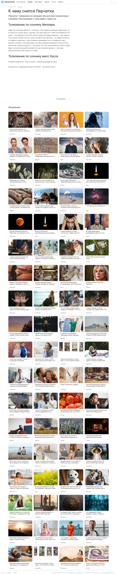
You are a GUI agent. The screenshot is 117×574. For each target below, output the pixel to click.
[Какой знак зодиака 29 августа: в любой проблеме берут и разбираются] (97, 405)
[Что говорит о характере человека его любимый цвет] (71, 532)
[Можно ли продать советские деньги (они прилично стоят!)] (97, 558)
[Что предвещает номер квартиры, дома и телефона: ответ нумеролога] (97, 507)
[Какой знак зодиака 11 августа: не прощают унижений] (20, 354)
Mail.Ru (3, 572)
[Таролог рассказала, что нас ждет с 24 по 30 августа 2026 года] (46, 558)
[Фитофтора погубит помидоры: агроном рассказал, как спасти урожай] (71, 405)
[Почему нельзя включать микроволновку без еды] (97, 430)
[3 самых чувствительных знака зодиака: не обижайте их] (46, 124)
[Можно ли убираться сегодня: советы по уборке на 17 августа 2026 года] (46, 456)
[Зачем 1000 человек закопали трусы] (97, 251)
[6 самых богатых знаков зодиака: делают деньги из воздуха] (97, 532)
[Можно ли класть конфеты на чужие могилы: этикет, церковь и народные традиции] (46, 175)
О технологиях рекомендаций (91, 572)
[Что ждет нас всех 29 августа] (97, 200)
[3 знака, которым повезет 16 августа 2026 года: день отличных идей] (46, 507)
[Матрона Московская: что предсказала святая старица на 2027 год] (20, 124)
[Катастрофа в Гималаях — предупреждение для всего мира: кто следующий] (71, 175)
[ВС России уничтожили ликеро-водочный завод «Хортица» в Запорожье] (46, 430)
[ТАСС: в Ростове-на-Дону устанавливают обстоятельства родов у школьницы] (71, 277)
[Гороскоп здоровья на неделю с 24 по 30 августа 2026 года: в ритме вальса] (97, 379)
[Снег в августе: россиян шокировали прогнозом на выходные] (71, 430)
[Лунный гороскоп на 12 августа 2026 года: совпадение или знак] (20, 507)
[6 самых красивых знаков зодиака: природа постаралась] (46, 277)
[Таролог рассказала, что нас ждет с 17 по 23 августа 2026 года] (71, 354)
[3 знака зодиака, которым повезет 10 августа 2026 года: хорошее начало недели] (97, 354)
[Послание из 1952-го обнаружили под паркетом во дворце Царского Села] (46, 149)
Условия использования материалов (65, 572)
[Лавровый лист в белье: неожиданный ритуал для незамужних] (20, 175)
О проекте (53, 572)
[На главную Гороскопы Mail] (9, 2)
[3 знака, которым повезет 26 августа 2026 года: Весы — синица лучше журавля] (20, 251)
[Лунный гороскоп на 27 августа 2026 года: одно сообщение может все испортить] (71, 456)
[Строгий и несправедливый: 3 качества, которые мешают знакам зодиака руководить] (20, 379)
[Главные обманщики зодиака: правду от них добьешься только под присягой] (20, 149)
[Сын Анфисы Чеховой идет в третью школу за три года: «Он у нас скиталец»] (46, 532)
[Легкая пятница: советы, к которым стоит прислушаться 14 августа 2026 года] (71, 200)
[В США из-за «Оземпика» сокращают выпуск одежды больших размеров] (71, 328)
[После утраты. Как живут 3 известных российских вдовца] (71, 149)
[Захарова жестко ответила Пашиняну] (97, 277)
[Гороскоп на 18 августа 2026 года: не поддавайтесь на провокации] (46, 405)
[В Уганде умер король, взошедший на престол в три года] (97, 226)
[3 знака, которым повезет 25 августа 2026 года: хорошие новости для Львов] (97, 456)
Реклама (15, 572)
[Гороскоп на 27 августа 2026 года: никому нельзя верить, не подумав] (46, 354)
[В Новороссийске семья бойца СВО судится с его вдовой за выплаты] (20, 558)
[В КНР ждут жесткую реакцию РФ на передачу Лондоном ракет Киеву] (20, 405)
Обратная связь (79, 572)
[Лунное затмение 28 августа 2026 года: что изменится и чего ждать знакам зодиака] (20, 226)
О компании (9, 572)
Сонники (20, 6)
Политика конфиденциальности (106, 572)
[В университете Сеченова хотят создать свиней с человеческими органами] (20, 200)
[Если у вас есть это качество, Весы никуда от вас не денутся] (20, 456)
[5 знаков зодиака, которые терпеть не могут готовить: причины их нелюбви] (97, 149)
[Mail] (2, 2)
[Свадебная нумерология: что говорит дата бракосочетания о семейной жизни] (71, 251)
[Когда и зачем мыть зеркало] (71, 379)
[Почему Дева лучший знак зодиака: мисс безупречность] (97, 481)
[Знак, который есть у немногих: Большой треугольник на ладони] (71, 124)
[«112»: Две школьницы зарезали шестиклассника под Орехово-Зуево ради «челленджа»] (97, 175)
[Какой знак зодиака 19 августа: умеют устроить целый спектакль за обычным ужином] (20, 532)
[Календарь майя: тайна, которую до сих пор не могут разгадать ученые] (71, 507)
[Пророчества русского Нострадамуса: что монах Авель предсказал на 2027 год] (97, 124)
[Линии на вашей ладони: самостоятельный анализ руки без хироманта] (20, 302)
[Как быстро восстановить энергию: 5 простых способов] (20, 481)
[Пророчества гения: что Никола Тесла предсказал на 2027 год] (71, 481)
